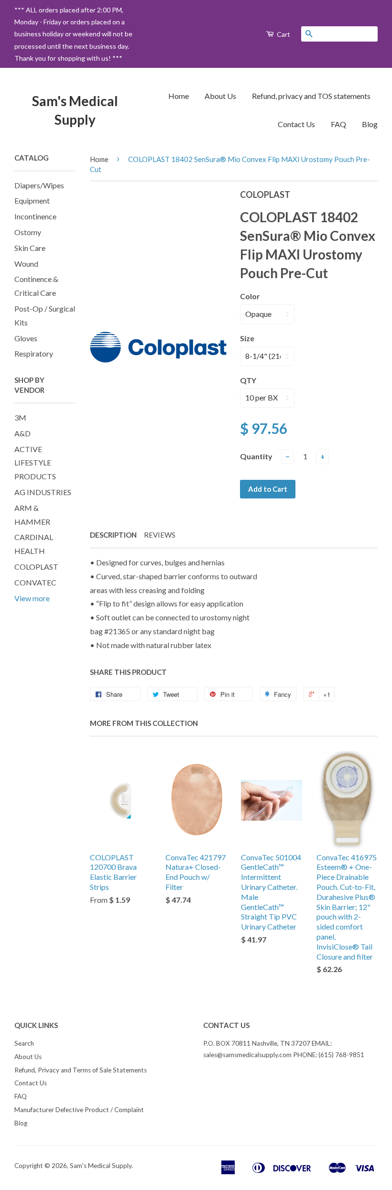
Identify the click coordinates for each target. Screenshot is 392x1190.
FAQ (338, 124)
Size (247, 338)
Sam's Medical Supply (75, 110)
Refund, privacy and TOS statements (311, 95)
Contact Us (296, 124)
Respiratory (33, 353)
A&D (22, 433)
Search (24, 1043)
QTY (248, 380)
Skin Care (29, 247)
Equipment (32, 200)
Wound (26, 263)
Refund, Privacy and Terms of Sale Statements (80, 1070)
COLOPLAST (36, 566)
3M (20, 417)
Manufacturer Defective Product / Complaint (79, 1110)
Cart (282, 34)
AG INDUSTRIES (42, 492)
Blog (370, 124)
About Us (220, 95)
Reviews (159, 534)
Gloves (25, 338)
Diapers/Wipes (39, 185)
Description (113, 534)
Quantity (256, 456)
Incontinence (35, 216)
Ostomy (27, 232)
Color (250, 296)
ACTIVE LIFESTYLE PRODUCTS (35, 462)
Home (178, 95)
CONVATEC (35, 582)
